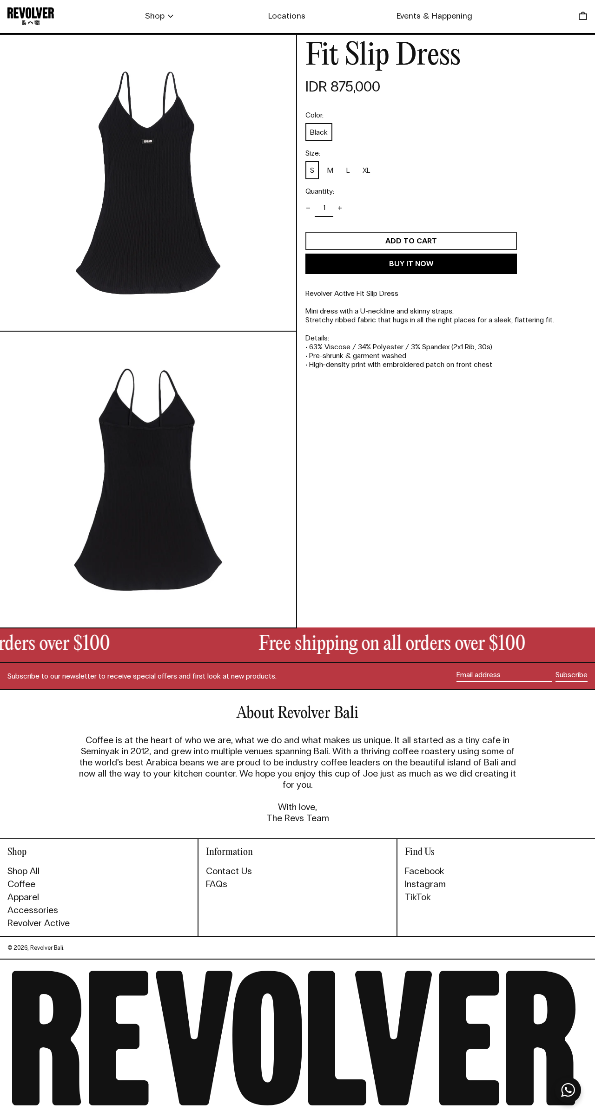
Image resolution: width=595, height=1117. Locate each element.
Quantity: (319, 191)
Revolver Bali (46, 947)
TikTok (418, 896)
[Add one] (339, 208)
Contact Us (229, 870)
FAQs (216, 883)
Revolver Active (38, 922)
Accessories (32, 909)
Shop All (23, 870)
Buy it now (411, 263)
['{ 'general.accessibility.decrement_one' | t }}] (308, 208)
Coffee (21, 883)
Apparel (23, 896)
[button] (583, 16)
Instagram (425, 883)
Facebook (424, 870)
